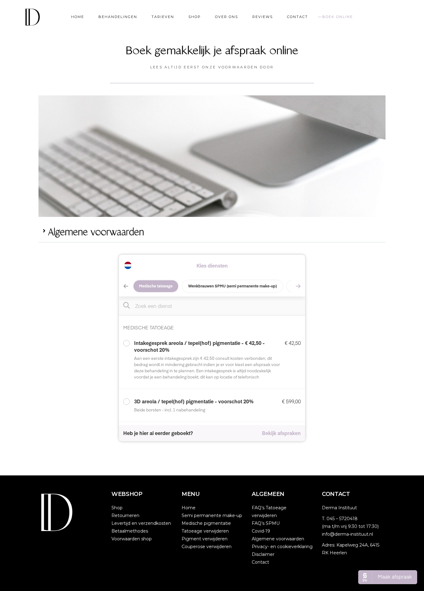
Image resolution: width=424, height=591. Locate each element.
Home (189, 508)
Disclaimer (263, 554)
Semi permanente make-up (212, 515)
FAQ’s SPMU (266, 523)
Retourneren (125, 515)
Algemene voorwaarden (96, 232)
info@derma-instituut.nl (347, 534)
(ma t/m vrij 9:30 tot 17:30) (350, 526)
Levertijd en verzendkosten (141, 523)
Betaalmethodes (129, 531)
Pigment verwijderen (205, 539)
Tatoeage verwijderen (205, 531)
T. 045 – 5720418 (340, 518)
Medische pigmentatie (206, 523)
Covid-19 (261, 531)
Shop (117, 508)
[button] (212, 232)
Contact (260, 562)
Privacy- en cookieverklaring (282, 546)
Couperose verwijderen (207, 546)
